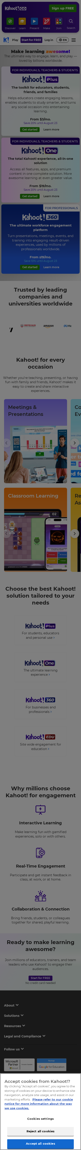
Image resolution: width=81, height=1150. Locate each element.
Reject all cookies (40, 1131)
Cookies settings (40, 1118)
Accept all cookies (40, 1143)
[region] (40, 1111)
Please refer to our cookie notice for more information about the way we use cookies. (38, 1104)
